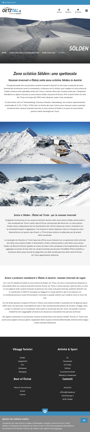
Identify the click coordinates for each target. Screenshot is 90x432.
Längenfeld (22, 361)
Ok (84, 420)
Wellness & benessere (67, 375)
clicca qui (58, 428)
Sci (67, 357)
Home (4, 53)
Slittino (67, 368)
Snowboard (67, 361)
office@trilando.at (67, 392)
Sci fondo (67, 364)
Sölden (22, 357)
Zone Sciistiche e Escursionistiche (24, 53)
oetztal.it (67, 387)
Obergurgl (22, 372)
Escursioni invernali (67, 372)
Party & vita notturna (22, 387)
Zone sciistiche (49, 53)
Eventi (22, 391)
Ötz (22, 364)
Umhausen (22, 368)
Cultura (22, 394)
